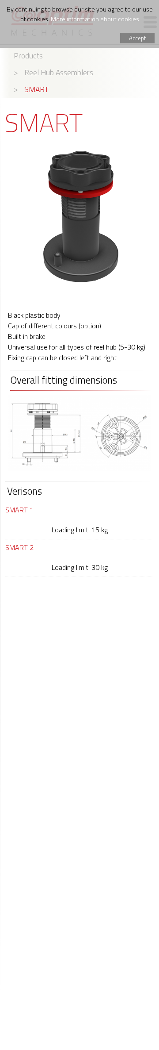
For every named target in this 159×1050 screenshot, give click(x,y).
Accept (137, 38)
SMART (36, 89)
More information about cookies (95, 19)
